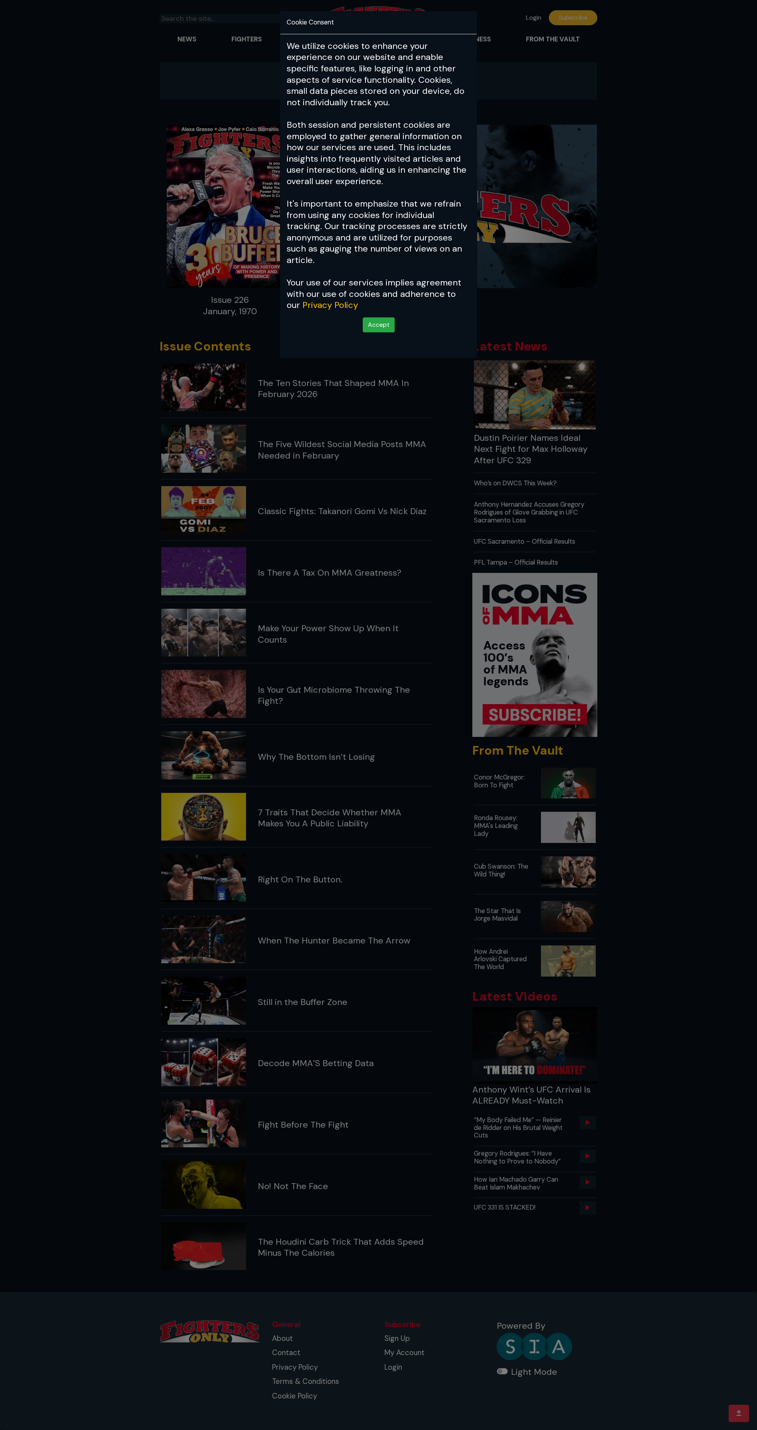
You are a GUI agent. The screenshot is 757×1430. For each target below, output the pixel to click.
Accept (379, 325)
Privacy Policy (330, 305)
